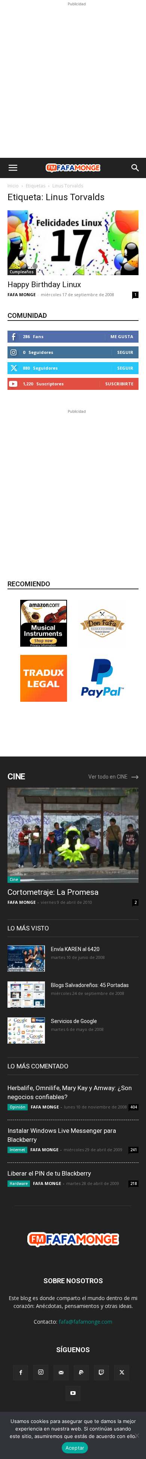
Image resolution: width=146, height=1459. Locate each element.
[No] (136, 1435)
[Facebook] (20, 1372)
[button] (13, 168)
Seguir (125, 352)
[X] (121, 1372)
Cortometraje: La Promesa (52, 892)
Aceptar (75, 1448)
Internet (17, 1149)
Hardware (19, 1183)
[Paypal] (81, 1372)
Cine (14, 879)
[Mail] (61, 1372)
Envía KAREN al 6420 (75, 949)
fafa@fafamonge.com (85, 1321)
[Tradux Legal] (43, 699)
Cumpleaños (22, 271)
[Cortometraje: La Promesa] (73, 835)
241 (133, 1149)
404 (133, 1107)
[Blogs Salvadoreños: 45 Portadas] (26, 994)
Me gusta (121, 336)
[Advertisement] (73, 81)
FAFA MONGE (21, 294)
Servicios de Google (74, 1021)
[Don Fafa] (102, 644)
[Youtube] (73, 1393)
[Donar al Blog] (102, 699)
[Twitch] (101, 1372)
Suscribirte (119, 383)
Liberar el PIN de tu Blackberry (49, 1173)
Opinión (17, 1107)
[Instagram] (40, 1372)
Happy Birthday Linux (44, 284)
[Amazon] (43, 644)
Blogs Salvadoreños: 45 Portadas (90, 985)
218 (133, 1183)
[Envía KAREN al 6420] (26, 958)
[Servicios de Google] (26, 1030)
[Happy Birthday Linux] (73, 242)
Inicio (13, 186)
